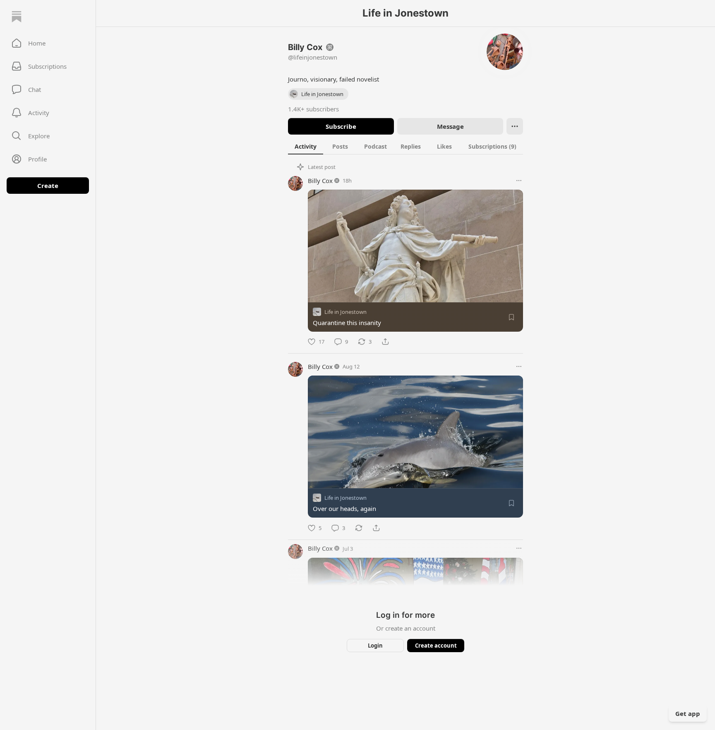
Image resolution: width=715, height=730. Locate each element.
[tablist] (405, 146)
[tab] (305, 146)
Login (375, 645)
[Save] (511, 317)
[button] (48, 43)
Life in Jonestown (345, 312)
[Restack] (359, 528)
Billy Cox (320, 180)
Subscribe (341, 126)
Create (47, 185)
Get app (687, 713)
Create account (436, 645)
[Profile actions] (514, 126)
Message (450, 126)
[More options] (518, 180)
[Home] (16, 17)
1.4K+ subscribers (313, 109)
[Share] (385, 341)
